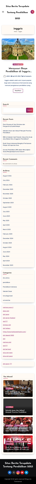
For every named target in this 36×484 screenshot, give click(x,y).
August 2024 (7, 247)
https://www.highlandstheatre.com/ (14, 332)
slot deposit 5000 (8, 335)
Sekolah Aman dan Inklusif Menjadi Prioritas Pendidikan (17, 131)
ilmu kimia (6, 278)
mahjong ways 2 (8, 307)
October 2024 (7, 243)
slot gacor (6, 314)
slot (4, 339)
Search (6, 104)
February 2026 (7, 185)
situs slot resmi (7, 353)
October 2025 (7, 198)
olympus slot (7, 325)
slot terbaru (6, 328)
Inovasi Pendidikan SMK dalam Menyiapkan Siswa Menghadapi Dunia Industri (16, 150)
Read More (18, 90)
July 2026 (6, 180)
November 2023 (8, 265)
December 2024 (8, 238)
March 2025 (7, 229)
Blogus (27, 479)
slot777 (5, 321)
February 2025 (7, 234)
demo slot (6, 311)
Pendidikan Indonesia (10, 287)
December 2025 (8, 189)
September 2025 (8, 202)
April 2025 (6, 225)
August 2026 (7, 176)
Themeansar (18, 481)
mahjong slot (7, 342)
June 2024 (6, 252)
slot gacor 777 (7, 364)
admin (8, 76)
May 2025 (6, 220)
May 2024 (6, 256)
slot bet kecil (7, 349)
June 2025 (6, 216)
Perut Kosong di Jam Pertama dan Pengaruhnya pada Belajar (14, 125)
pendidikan (6, 282)
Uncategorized (18, 64)
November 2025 (8, 194)
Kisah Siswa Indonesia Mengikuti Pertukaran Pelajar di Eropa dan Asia (17, 144)
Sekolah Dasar (7, 291)
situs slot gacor (8, 356)
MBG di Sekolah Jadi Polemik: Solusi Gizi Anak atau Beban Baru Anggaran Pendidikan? (17, 138)
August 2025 (7, 207)
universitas (6, 300)
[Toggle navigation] (3, 12)
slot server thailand (9, 318)
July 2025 (6, 211)
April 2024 (6, 261)
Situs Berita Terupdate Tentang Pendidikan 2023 (17, 12)
